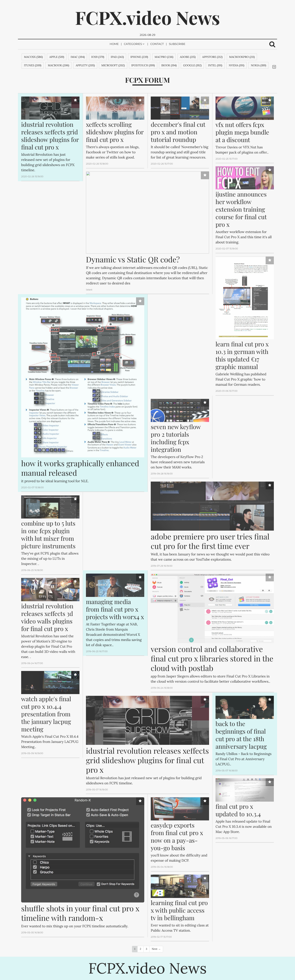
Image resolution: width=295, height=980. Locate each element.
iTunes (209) (32, 65)
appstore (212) (212, 57)
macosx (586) (33, 57)
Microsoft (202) (113, 65)
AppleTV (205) (85, 65)
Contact (157, 44)
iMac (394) (78, 57)
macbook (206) (58, 65)
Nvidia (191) (236, 65)
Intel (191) (215, 65)
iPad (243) (117, 57)
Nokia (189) (258, 65)
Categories (133, 44)
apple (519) (56, 57)
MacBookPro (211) (242, 57)
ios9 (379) (97, 57)
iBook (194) (169, 65)
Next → (156, 949)
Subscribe (177, 44)
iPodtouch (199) (143, 65)
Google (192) (192, 65)
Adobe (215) (188, 57)
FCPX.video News (147, 17)
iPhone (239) (139, 57)
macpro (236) (164, 57)
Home (114, 44)
